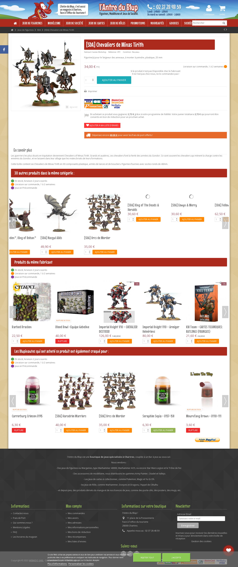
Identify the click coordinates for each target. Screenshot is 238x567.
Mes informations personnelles (83, 527)
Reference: (112, 52)
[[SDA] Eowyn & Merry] (75, 196)
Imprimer (92, 91)
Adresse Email (184, 514)
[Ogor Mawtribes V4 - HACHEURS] (163, 302)
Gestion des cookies (201, 541)
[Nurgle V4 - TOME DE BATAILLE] (119, 302)
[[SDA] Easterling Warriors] (75, 391)
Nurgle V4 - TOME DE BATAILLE (116, 327)
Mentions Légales (21, 527)
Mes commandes (76, 513)
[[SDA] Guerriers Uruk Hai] (119, 391)
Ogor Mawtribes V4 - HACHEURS (161, 327)
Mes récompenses (77, 537)
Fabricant (88, 52)
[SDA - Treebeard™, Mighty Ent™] (206, 196)
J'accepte (176, 557)
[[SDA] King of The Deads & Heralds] (32, 196)
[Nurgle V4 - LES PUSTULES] (75, 302)
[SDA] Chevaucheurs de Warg (160, 416)
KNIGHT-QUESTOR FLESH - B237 (29, 327)
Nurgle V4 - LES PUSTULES (70, 327)
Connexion (209, 14)
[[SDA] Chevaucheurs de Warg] (163, 391)
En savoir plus (23, 150)
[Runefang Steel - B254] (206, 391)
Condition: (127, 52)
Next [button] (225, 223)
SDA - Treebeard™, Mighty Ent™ (205, 205)
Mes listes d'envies (77, 541)
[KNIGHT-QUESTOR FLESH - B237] (32, 302)
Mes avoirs (73, 518)
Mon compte (74, 506)
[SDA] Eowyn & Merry (68, 205)
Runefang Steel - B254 (199, 416)
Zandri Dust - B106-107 (26, 416)
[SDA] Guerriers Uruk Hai (114, 416)
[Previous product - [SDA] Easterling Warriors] (224, 29)
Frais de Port (19, 518)
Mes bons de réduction (79, 532)
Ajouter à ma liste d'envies (103, 125)
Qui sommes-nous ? (22, 522)
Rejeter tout (147, 557)
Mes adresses (74, 522)
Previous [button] (13, 223)
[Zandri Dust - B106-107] (32, 391)
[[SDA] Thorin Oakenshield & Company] (163, 196)
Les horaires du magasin (25, 537)
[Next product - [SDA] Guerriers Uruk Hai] (226, 29)
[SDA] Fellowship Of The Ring (116, 205)
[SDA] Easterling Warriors (71, 416)
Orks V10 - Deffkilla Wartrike (203, 327)
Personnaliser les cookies (81, 563)
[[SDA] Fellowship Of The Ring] (119, 196)
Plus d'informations (57, 563)
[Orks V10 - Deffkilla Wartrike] (206, 302)
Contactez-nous (20, 513)
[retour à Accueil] (12, 30)
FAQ (15, 532)
